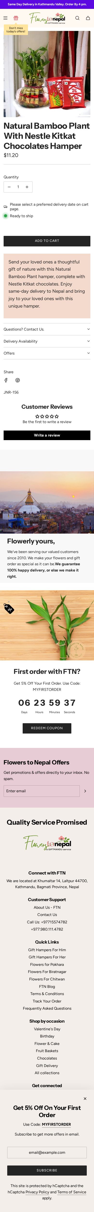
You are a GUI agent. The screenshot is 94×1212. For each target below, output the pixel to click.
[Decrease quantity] (9, 187)
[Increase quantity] (27, 187)
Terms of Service (71, 1192)
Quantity (11, 177)
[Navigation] (5, 18)
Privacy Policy (37, 1192)
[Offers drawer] (16, 18)
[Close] (85, 1098)
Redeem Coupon (47, 728)
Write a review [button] (47, 435)
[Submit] (85, 791)
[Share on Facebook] (6, 381)
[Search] (77, 18)
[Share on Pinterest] (17, 381)
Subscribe (47, 1170)
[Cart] (88, 18)
